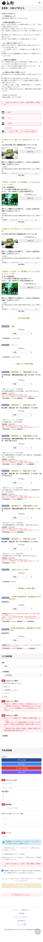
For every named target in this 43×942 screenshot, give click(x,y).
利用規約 (21, 913)
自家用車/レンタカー (11, 690)
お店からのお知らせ (8, 13)
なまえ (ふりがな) (9, 780)
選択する (30, 151)
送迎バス (7, 686)
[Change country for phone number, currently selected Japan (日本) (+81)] (4, 808)
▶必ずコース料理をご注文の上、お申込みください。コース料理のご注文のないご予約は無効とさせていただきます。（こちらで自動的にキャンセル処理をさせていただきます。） (22, 707)
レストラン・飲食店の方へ (21, 910)
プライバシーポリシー (21, 917)
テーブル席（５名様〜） (29, 131)
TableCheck (21, 772)
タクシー (7, 693)
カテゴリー (9, 128)
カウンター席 (13, 131)
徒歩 (5, 696)
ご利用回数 (5, 671)
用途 (3, 662)
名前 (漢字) (5, 791)
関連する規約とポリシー (29, 878)
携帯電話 (6, 804)
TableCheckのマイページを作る (14, 854)
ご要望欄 (4, 736)
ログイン (4, 757)
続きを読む (21, 175)
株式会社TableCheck (19, 929)
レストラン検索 (21, 924)
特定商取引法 (21, 921)
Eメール (6, 833)
